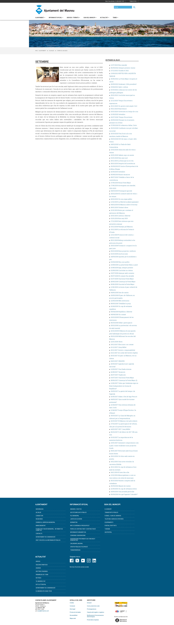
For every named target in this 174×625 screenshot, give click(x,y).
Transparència (75, 550)
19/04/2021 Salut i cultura (119, 87)
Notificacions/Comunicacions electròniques (95, 616)
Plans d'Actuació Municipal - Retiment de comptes (49, 529)
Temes (115, 17)
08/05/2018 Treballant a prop (121, 303)
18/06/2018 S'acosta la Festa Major (122, 284)
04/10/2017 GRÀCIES (118, 361)
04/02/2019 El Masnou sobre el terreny (124, 205)
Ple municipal (74, 515)
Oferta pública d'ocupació (79, 547)
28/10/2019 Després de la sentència (123, 163)
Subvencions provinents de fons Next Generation (82, 539)
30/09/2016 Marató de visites (121, 486)
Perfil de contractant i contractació (83, 529)
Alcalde (51, 50)
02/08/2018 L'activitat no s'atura (122, 270)
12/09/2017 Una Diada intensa (121, 369)
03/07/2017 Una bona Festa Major (122, 378)
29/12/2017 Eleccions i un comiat (122, 344)
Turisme (107, 529)
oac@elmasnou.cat (43, 611)
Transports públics (111, 512)
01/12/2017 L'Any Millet (118, 347)
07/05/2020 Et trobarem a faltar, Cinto (124, 125)
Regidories (39, 519)
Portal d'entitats (111, 525)
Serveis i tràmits (73, 17)
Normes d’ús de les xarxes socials (79, 567)
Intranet (89, 603)
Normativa (73, 522)
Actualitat (104, 17)
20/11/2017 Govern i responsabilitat (123, 350)
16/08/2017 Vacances (118, 372)
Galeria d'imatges (42, 564)
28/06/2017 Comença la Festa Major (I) (124, 380)
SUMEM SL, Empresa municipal (45, 522)
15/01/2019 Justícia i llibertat (120, 216)
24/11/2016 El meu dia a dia (120, 472)
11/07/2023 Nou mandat (119, 65)
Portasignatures (91, 609)
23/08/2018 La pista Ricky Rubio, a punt (124, 265)
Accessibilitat (73, 615)
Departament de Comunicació (45, 537)
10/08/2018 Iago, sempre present (122, 268)
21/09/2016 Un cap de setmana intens (124, 489)
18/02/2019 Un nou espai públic (121, 199)
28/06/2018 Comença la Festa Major (123, 282)
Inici (36, 50)
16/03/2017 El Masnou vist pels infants (124, 421)
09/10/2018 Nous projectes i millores (123, 251)
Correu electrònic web (93, 606)
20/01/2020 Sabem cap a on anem (122, 155)
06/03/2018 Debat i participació (121, 323)
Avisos (38, 561)
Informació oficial (55, 17)
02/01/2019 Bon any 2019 (119, 218)
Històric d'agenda (42, 571)
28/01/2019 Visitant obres (119, 207)
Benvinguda (39, 509)
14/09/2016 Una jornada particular (122, 491)
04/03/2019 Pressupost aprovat (121, 191)
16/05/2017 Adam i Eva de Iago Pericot (124, 397)
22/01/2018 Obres (116, 342)
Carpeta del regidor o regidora (95, 612)
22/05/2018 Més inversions (120, 301)
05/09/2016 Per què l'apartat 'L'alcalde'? (124, 494)
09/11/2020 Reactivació (119, 109)
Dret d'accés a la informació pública (48, 540)
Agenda (38, 568)
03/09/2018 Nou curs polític (120, 262)
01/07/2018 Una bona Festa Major (122, 279)
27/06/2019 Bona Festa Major (121, 183)
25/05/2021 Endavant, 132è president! (123, 84)
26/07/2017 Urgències (118, 375)
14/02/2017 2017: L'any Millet (120, 429)
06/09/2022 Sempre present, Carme (123, 68)
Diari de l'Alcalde (62, 50)
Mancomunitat (41, 525)
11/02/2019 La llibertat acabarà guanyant (125, 202)
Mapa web (73, 618)
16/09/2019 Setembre (118, 172)
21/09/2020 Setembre (118, 114)
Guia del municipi (89, 17)
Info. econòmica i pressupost (80, 525)
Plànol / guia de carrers (113, 515)
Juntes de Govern (76, 519)
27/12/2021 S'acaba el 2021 (120, 71)
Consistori (39, 515)
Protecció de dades (75, 612)
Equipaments (109, 522)
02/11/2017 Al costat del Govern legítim (124, 353)
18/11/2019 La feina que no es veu (122, 161)
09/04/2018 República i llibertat (121, 312)
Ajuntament (39, 17)
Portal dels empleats (93, 620)
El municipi (108, 509)
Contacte (39, 533)
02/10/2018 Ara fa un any (119, 254)
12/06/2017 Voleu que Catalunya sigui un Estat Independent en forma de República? (123, 386)
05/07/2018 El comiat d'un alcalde (122, 276)
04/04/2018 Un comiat (118, 314)
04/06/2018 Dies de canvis (120, 292)
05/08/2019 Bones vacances (120, 174)
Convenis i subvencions (77, 535)
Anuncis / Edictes (76, 509)
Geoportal (108, 532)
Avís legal (72, 609)
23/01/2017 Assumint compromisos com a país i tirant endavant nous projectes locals (124, 445)
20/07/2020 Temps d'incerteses (121, 117)
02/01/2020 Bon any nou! (119, 158)
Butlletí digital (41, 584)
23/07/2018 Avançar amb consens (122, 273)
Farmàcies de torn (42, 574)
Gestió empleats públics (78, 512)
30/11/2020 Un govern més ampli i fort (124, 106)
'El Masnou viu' (40, 581)
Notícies (38, 578)
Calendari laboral (76, 543)
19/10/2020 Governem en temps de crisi (124, 111)
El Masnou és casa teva (44, 591)
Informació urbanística (78, 532)
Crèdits (72, 603)
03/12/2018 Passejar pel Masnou (122, 227)
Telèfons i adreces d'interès (114, 519)
